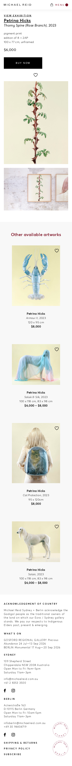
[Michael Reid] (25, 5)
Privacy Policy (17, 748)
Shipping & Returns (21, 742)
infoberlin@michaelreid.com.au (25, 723)
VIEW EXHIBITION (18, 15)
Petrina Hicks (17, 20)
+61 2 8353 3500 (15, 682)
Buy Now (23, 63)
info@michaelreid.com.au (21, 678)
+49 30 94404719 (15, 726)
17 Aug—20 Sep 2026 (32, 647)
